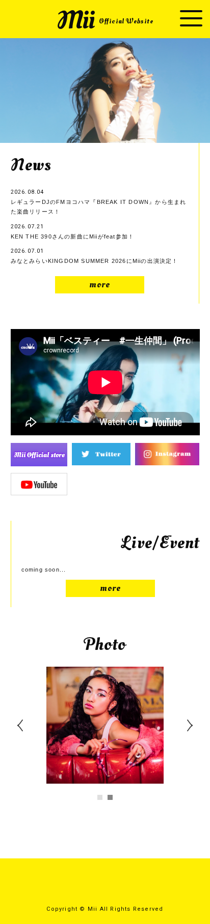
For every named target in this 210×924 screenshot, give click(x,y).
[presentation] (26, 734)
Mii (105, 20)
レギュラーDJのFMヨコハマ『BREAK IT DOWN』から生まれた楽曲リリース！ (99, 202)
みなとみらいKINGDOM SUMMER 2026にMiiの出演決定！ (94, 256)
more (100, 284)
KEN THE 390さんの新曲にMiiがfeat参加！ (73, 231)
